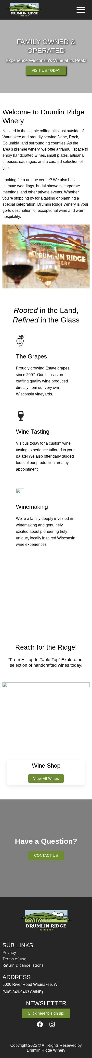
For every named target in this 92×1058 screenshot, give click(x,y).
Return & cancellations (22, 965)
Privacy (9, 952)
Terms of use (14, 958)
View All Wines (46, 778)
